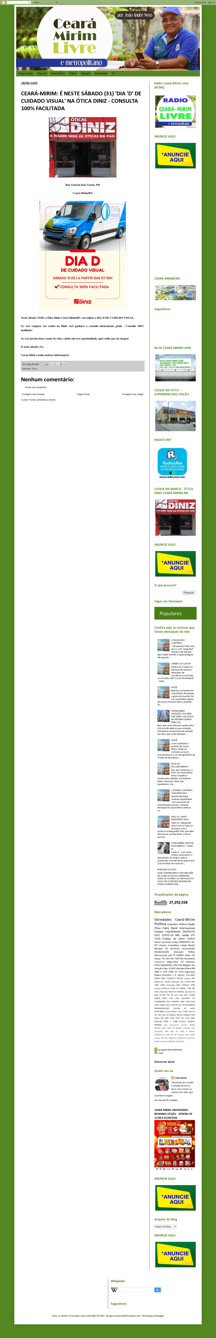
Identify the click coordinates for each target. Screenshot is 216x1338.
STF (193, 935)
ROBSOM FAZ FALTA (166, 869)
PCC (162, 982)
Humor (157, 942)
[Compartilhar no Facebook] (61, 364)
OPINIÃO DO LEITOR (181, 664)
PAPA (163, 979)
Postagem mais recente (33, 394)
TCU (188, 975)
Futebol (158, 931)
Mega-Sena (172, 962)
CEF (182, 1018)
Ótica (34, 369)
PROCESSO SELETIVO (186, 1038)
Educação (178, 952)
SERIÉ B (183, 1032)
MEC (167, 1032)
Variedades (101, 73)
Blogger (160, 1316)
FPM (193, 1015)
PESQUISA (167, 975)
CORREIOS (171, 979)
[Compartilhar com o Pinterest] (64, 364)
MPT (172, 1032)
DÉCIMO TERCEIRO (183, 1028)
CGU (171, 999)
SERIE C (167, 1022)
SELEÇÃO (175, 982)
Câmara (163, 945)
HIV (162, 1038)
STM (178, 1018)
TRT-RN (185, 1005)
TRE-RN (180, 979)
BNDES (192, 1005)
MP (193, 989)
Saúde (185, 935)
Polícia (182, 924)
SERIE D (158, 972)
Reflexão (158, 1022)
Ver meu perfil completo (166, 1100)
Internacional (187, 928)
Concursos (159, 962)
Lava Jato (178, 995)
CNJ (181, 982)
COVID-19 (167, 935)
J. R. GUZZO (179, 975)
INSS (173, 968)
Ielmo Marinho (161, 992)
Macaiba (180, 968)
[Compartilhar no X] (58, 364)
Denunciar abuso (164, 1062)
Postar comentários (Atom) (42, 400)
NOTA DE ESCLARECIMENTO (179, 765)
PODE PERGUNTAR (163, 965)
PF (174, 955)
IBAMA (192, 1025)
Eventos (182, 1022)
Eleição (191, 945)
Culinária (181, 1035)
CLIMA (162, 1005)
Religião (187, 965)
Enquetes (171, 985)
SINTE (163, 1028)
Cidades (85, 73)
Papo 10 (41, 73)
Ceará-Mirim (57, 73)
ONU (177, 999)
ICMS (185, 1012)
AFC (193, 942)
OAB (189, 989)
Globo (156, 1018)
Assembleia (173, 945)
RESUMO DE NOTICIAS (167, 949)
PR (176, 1038)
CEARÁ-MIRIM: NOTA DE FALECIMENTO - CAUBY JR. (182, 846)
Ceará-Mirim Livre (173, 1012)
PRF (193, 979)
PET (156, 945)
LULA (157, 938)
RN (177, 1032)
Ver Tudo (158, 1053)
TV (113, 73)
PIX (155, 1015)
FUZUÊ (174, 687)
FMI (187, 1035)
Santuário (163, 1042)
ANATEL (192, 1032)
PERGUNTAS (184, 942)
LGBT (193, 1018)
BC (172, 995)
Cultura (187, 979)
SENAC (156, 1042)
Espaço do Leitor (174, 938)
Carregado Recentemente (169, 1050)
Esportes (172, 924)
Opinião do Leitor (184, 1008)
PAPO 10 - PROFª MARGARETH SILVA (180, 818)
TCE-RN (162, 995)
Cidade (183, 945)
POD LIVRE (168, 972)
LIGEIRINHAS (173, 931)
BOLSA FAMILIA (183, 1015)
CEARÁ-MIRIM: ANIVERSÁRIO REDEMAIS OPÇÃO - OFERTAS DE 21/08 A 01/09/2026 (173, 1114)
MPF (193, 982)
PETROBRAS (159, 1012)
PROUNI (157, 1028)
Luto (170, 955)
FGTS (187, 1018)
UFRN (162, 985)
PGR (180, 965)
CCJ (173, 1028)
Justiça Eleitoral (161, 989)
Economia (166, 942)
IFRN (193, 985)
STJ (176, 972)
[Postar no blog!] (55, 364)
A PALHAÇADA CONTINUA (178, 641)
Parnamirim (189, 959)
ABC (177, 935)
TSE (163, 959)
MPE (167, 1018)
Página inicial (25, 73)
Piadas (157, 959)
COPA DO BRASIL (178, 989)
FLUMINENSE (160, 1002)
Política (160, 924)
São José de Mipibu (167, 1015)
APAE (169, 1028)
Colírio (72, 73)
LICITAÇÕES (158, 1032)
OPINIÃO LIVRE (178, 1002)
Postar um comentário (36, 387)
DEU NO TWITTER (174, 959)
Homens (184, 1025)
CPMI (174, 965)
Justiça (175, 942)
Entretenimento (161, 952)
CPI (182, 962)
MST (193, 975)
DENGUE (185, 985)
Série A (191, 1012)
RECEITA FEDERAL (176, 992)
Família (157, 1038)
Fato (193, 1028)
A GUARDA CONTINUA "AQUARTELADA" (181, 792)
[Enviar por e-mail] (51, 364)
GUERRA (180, 955)
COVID (187, 982)
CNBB (175, 1022)
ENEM (157, 982)
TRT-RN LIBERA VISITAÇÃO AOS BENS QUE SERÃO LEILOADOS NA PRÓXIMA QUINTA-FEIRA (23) (182, 717)
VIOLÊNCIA (180, 1042)
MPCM (175, 1005)
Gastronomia (174, 1025)
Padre (166, 928)
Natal (174, 928)
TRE (168, 995)
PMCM (171, 1038)
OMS (172, 1018)
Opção (191, 924)
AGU (186, 995)
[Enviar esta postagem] (45, 364)
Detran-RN (190, 968)
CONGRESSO (159, 1035)
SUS (180, 1005)
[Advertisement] (174, 221)
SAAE (181, 972)
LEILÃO (168, 982)
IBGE (178, 985)
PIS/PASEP (185, 999)
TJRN (156, 985)
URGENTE (171, 1042)
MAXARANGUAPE (161, 1008)
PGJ (166, 1038)
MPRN (157, 979)
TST (193, 999)
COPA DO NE (171, 1035)
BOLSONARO (188, 949)
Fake (166, 1025)
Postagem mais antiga (132, 394)
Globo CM (190, 955)
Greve (168, 1005)
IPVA (168, 1002)
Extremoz (190, 962)
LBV (162, 1018)
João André (180, 1078)
